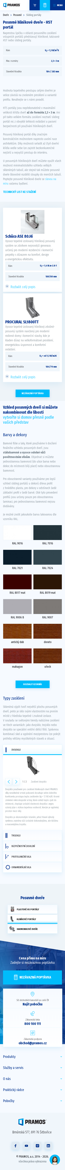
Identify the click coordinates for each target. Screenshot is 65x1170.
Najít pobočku (32, 1004)
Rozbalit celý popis (23, 287)
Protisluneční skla (21, 856)
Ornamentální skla (21, 867)
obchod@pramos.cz (33, 1043)
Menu (60, 5)
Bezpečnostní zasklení (23, 846)
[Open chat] (54, 1159)
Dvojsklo (16, 749)
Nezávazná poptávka (33, 393)
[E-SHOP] (34, 5)
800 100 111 (32, 1024)
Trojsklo (16, 835)
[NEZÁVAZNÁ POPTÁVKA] (45, 5)
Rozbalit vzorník (32, 684)
